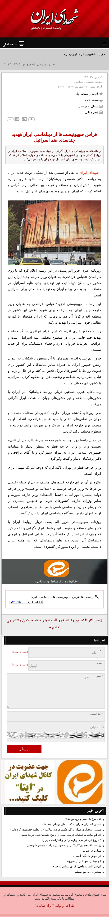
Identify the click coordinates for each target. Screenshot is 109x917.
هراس (76, 596)
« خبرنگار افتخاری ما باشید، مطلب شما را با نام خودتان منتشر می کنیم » (54, 624)
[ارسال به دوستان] (101, 106)
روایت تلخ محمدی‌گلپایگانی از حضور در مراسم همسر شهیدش (64, 845)
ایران (34, 596)
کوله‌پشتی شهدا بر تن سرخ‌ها (83, 861)
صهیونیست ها (61, 596)
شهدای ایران (89, 173)
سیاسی (78, 81)
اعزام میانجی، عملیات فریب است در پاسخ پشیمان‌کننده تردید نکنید (61, 834)
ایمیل (100, 662)
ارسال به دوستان (88, 106)
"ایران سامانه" (44, 906)
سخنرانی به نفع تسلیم (88, 871)
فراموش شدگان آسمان (87, 855)
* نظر (99, 675)
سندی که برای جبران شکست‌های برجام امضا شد (71, 824)
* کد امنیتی (96, 713)
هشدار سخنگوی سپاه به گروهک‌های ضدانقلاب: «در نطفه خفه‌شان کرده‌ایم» (55, 829)
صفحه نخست (94, 81)
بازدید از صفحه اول (87, 93)
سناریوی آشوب (92, 850)
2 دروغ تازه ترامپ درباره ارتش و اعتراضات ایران (71, 840)
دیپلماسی (45, 596)
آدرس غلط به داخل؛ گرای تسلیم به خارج (76, 866)
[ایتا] (54, 571)
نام (101, 650)
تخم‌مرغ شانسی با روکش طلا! (83, 819)
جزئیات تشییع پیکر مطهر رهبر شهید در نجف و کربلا (71, 54)
